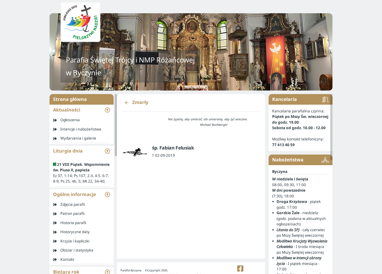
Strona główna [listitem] (70, 99)
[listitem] (82, 120)
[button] (82, 110)
